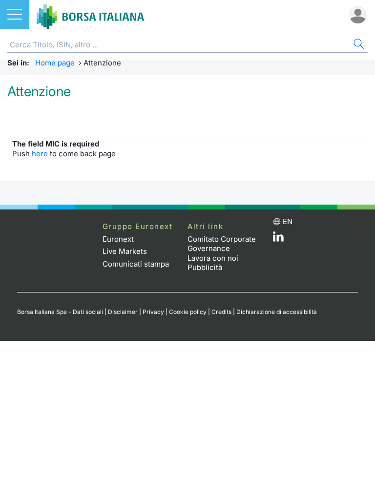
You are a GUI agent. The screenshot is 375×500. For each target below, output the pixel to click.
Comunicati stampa (136, 264)
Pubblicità (205, 267)
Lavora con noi (213, 258)
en (287, 221)
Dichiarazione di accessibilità (276, 311)
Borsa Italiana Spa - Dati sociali (60, 311)
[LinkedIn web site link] (278, 239)
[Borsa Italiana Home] (90, 14)
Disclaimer (123, 311)
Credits (221, 311)
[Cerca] (358, 45)
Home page (55, 62)
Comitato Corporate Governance (222, 243)
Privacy (153, 311)
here (40, 153)
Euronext (118, 239)
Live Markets (125, 251)
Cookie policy (188, 311)
